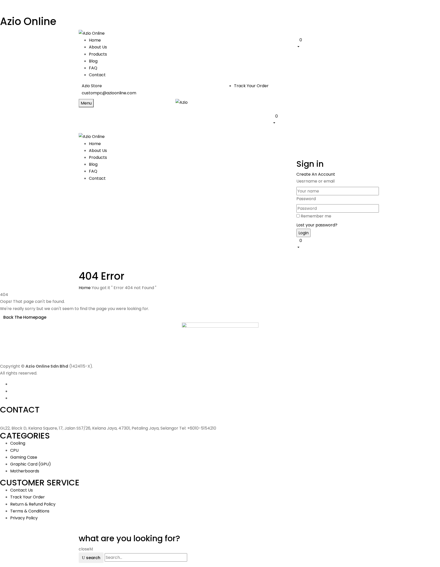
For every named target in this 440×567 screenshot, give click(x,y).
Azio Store (92, 86)
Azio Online (28, 21)
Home (85, 288)
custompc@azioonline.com (109, 93)
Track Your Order (251, 86)
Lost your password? (316, 225)
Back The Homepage (24, 317)
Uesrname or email (315, 181)
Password (306, 199)
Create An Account (315, 174)
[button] (328, 43)
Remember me (316, 216)
